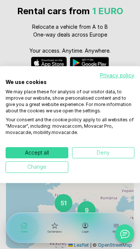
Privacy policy (117, 75)
